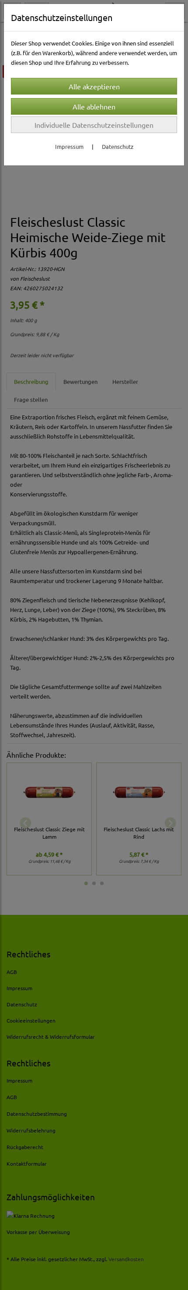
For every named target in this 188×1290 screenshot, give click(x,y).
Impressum (69, 146)
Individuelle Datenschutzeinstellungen (94, 124)
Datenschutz (117, 146)
